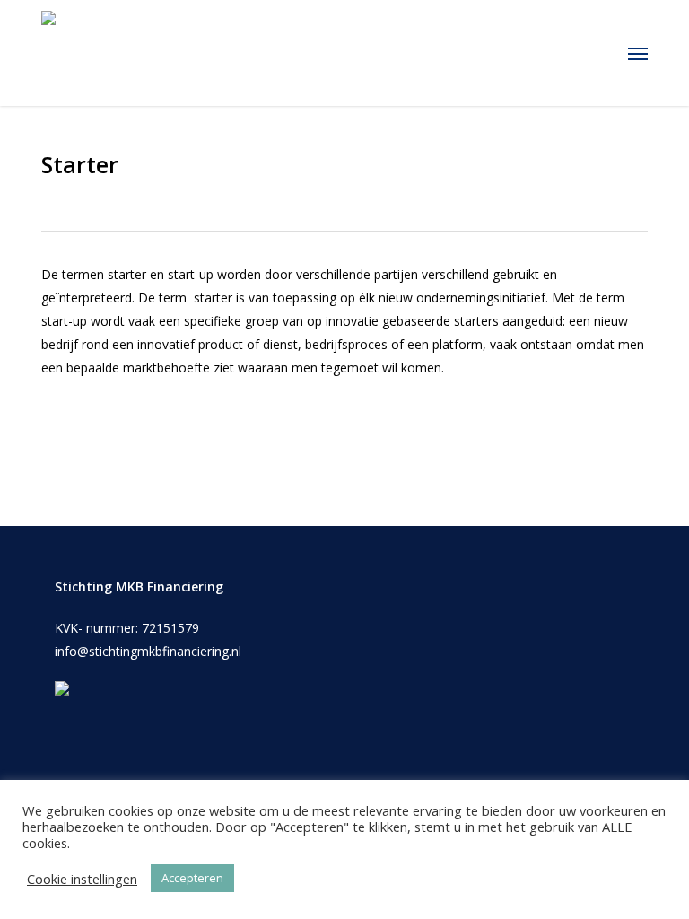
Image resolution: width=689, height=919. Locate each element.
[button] (638, 53)
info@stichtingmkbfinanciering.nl (148, 651)
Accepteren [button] (192, 878)
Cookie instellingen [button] (82, 879)
